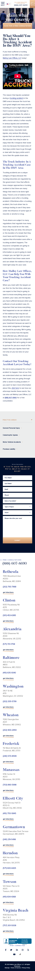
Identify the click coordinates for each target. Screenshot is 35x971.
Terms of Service (16, 968)
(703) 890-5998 (9, 785)
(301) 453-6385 (9, 615)
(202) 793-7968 (9, 587)
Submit (18, 540)
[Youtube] (14, 955)
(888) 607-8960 (11, 398)
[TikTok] (20, 955)
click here (15, 388)
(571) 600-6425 (9, 868)
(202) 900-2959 (10, 730)
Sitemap (7, 968)
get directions (8, 592)
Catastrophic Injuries (10, 435)
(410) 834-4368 (9, 897)
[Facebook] (5, 950)
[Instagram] (23, 950)
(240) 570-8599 (10, 756)
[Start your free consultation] (32, 4)
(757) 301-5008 (9, 925)
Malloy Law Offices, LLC (12, 58)
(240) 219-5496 (9, 839)
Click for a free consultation (17, 26)
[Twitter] (11, 950)
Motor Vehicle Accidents (12, 442)
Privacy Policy (26, 968)
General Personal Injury (11, 428)
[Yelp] (28, 950)
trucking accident (16, 98)
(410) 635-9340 (9, 673)
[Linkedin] (17, 950)
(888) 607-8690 (21, 5)
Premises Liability (9, 449)
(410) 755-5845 (9, 813)
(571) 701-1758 (9, 644)
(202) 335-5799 (9, 701)
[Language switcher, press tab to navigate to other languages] (8, 4)
